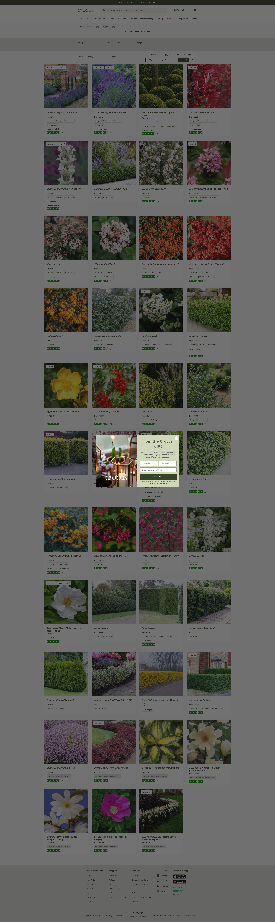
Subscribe (158, 477)
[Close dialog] (177, 438)
